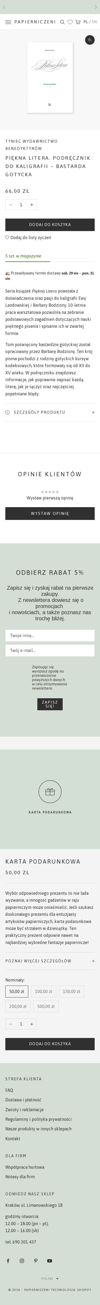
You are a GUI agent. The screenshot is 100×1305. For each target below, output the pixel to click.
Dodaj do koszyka (50, 225)
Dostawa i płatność (23, 1099)
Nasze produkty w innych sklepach (38, 1128)
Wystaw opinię (50, 513)
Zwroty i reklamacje (24, 1109)
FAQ (9, 1090)
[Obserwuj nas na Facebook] (8, 1260)
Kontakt (12, 1138)
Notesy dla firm (20, 1176)
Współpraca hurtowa (24, 1167)
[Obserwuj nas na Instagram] (22, 1260)
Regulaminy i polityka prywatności (38, 1119)
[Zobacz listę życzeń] (70, 22)
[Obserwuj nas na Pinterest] (35, 1260)
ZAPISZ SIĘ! (50, 704)
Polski (47, 1278)
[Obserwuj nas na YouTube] (49, 1260)
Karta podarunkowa (43, 861)
